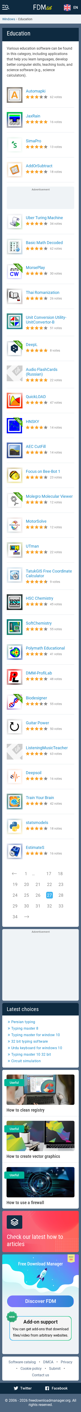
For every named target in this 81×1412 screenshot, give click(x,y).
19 (15, 884)
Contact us (40, 1375)
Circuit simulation (26, 1061)
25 (26, 895)
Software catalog (22, 1362)
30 (26, 906)
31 (38, 906)
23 (60, 884)
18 (60, 873)
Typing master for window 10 (35, 1035)
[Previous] (14, 873)
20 (26, 884)
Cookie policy (31, 1368)
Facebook (60, 1388)
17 (48, 873)
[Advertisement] (40, 198)
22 (49, 884)
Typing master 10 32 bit (31, 1054)
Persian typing (23, 1022)
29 (15, 906)
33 (60, 906)
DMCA (48, 1362)
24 (15, 895)
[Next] (26, 916)
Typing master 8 (24, 1028)
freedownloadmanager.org (49, 1400)
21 (38, 884)
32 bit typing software (29, 1041)
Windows (8, 19)
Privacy (66, 1362)
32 (49, 906)
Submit (55, 1368)
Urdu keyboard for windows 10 (36, 1048)
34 (15, 916)
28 (60, 895)
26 (38, 895)
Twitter (26, 1388)
